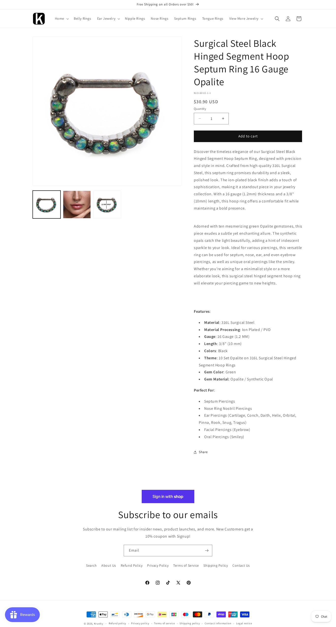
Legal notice (244, 623)
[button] (61, 18)
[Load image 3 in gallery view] (107, 204)
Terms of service (164, 623)
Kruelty (98, 623)
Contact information (218, 623)
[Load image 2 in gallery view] (77, 204)
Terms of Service (186, 565)
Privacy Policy (157, 565)
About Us (108, 565)
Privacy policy (140, 623)
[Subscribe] (206, 550)
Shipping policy (190, 623)
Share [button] (203, 452)
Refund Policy (132, 565)
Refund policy (117, 623)
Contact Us (241, 565)
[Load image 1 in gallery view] (47, 204)
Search (91, 565)
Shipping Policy (215, 565)
